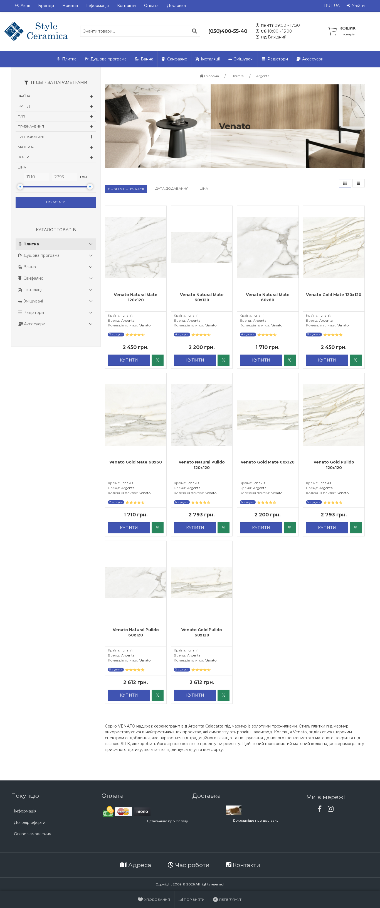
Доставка (176, 5)
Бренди (46, 5)
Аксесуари (313, 59)
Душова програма (108, 59)
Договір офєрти (29, 822)
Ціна (204, 188)
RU (327, 5)
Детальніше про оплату (167, 821)
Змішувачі (243, 59)
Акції (25, 5)
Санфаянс (177, 59)
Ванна (147, 59)
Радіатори (277, 59)
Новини (70, 5)
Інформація (97, 5)
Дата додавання (172, 188)
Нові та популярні (126, 189)
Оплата (151, 5)
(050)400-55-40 (227, 31)
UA (337, 5)
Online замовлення (32, 833)
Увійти (358, 5)
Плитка (69, 59)
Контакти (126, 5)
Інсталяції (210, 59)
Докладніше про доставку (255, 820)
